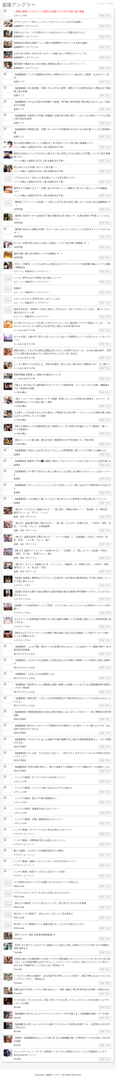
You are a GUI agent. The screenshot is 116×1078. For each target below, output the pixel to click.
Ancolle (17, 1007)
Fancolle (18, 938)
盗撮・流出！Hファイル (25, 516)
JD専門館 (18, 209)
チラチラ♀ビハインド (24, 833)
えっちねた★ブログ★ (24, 330)
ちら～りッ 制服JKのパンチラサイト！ (32, 271)
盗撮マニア (19, 81)
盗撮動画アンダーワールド (26, 25)
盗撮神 (17, 454)
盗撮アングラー (54, 1074)
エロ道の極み (20, 392)
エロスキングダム (22, 585)
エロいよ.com (20, 15)
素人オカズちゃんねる (24, 653)
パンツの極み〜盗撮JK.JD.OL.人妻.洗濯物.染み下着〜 (39, 146)
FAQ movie (19, 886)
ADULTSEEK (20, 718)
